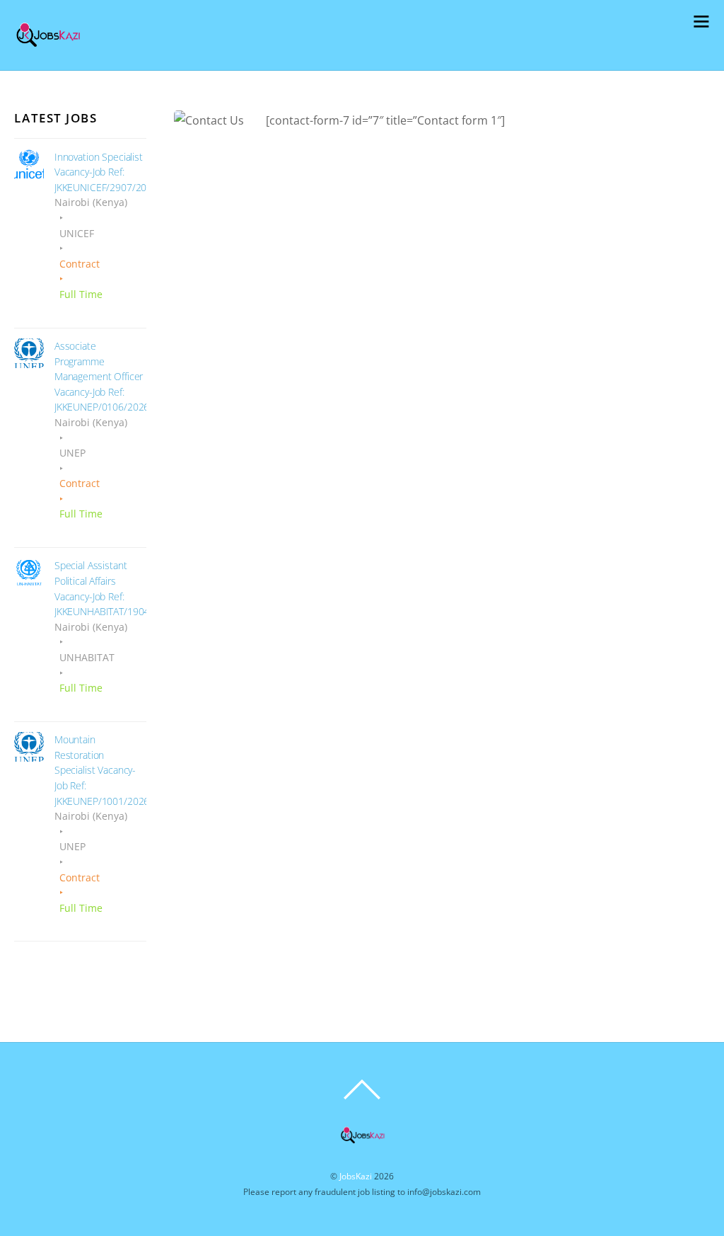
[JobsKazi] (47, 49)
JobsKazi (355, 1176)
